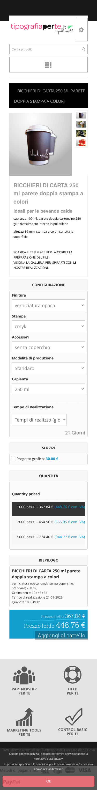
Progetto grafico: (37, 458)
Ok (48, 781)
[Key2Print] (42, 28)
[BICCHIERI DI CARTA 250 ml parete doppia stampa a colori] (81, 114)
